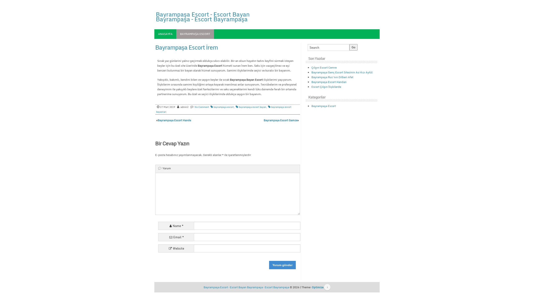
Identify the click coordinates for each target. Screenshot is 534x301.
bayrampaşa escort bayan (252, 107)
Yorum (166, 168)
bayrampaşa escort (224, 107)
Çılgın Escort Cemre (324, 67)
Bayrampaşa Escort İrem (186, 47)
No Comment (202, 107)
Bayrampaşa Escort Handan (328, 82)
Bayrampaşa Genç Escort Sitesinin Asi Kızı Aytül (342, 72)
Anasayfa (165, 34)
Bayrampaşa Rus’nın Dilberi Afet (332, 77)
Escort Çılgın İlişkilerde (326, 86)
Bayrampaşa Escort (195, 34)
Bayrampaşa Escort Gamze (280, 120)
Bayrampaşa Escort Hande (174, 120)
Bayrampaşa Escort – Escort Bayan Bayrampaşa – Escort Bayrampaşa (203, 16)
